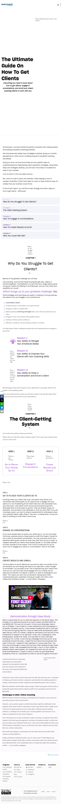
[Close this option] (58, 4)
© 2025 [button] (43, 791)
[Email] (2, 411)
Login (50, 767)
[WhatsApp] (2, 404)
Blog (15, 774)
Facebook (31, 769)
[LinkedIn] (2, 408)
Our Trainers (18, 772)
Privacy (54, 791)
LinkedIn (30, 772)
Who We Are (18, 767)
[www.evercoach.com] (54, 755)
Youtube (30, 767)
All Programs (6, 776)
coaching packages (24, 312)
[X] (2, 400)
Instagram (31, 774)
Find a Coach (18, 777)
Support (39, 767)
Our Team (17, 769)
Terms (48, 791)
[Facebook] (2, 396)
